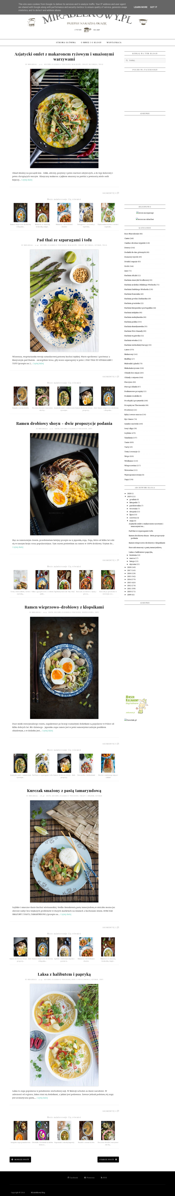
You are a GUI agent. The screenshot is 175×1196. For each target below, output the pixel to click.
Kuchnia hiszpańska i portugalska (138, 308)
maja (131, 521)
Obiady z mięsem (87, 796)
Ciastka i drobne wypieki (134, 243)
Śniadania (128, 438)
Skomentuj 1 (109, 560)
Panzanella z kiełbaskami (86, 775)
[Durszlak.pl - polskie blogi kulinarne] (130, 720)
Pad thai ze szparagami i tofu (64, 239)
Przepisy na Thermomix (134, 405)
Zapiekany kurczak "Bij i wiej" (64, 592)
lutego (132, 561)
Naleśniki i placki (131, 364)
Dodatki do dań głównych (135, 252)
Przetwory (128, 410)
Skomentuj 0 (109, 193)
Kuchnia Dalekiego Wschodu (57, 64)
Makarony (76, 64)
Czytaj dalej (26, 180)
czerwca (133, 518)
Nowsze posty (21, 1160)
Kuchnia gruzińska (132, 303)
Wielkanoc (128, 461)
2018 (129, 567)
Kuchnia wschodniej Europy (136, 345)
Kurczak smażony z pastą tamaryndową (64, 790)
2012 (129, 586)
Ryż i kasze (128, 419)
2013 (129, 583)
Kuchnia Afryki (130, 275)
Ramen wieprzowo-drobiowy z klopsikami (64, 606)
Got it (153, 7)
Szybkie (98, 245)
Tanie (126, 442)
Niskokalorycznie (131, 368)
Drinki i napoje (130, 262)
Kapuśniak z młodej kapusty (64, 1142)
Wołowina (128, 470)
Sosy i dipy (128, 428)
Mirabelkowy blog (35, 1193)
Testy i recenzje (130, 452)
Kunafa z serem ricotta (20, 408)
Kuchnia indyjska (131, 313)
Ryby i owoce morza (81, 979)
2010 (129, 592)
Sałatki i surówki (131, 424)
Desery (127, 248)
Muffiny (127, 359)
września (133, 509)
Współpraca (114, 42)
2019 (129, 496)
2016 (129, 573)
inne (126, 271)
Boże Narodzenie (131, 234)
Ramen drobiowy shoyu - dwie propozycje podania (64, 423)
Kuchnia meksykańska (133, 317)
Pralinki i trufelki (131, 396)
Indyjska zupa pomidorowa (20, 1142)
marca (132, 558)
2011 (129, 589)
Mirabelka (33, 64)
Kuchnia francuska (132, 294)
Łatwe (126, 350)
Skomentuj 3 (109, 377)
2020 (129, 493)
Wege (101, 64)
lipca (131, 515)
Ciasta (126, 238)
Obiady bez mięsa (89, 64)
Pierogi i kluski (130, 387)
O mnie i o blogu (91, 42)
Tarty (126, 447)
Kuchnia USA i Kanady (133, 331)
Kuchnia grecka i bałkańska (135, 299)
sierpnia (133, 512)
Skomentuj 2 (109, 927)
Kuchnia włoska (131, 340)
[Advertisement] (144, 159)
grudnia (133, 499)
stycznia (132, 564)
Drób (57, 429)
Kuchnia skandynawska (134, 326)
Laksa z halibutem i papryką (64, 974)
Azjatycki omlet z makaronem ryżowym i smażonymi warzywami (64, 56)
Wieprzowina (88, 612)
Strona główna (66, 42)
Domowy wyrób (131, 257)
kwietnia (133, 555)
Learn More (140, 7)
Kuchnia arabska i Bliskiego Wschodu (140, 285)
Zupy (90, 429)
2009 (129, 595)
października (135, 506)
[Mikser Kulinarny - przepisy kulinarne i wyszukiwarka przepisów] (136, 714)
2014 (129, 579)
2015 (129, 576)
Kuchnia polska (130, 322)
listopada (133, 502)
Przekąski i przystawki (133, 401)
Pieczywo (128, 382)
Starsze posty (107, 1160)
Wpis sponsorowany (133, 475)
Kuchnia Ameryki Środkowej (136, 280)
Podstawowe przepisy (133, 391)
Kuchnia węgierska (132, 336)
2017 (129, 570)
